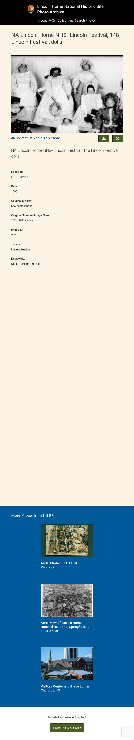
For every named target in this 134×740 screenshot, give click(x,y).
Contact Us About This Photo (38, 138)
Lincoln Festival (20, 249)
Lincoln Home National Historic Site (70, 6)
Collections (65, 20)
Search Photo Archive (66, 727)
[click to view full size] (67, 94)
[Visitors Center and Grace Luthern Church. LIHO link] (67, 664)
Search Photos (85, 20)
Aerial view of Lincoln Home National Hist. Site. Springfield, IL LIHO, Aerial (65, 627)
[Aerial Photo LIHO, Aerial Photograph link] (67, 541)
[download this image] (103, 138)
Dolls (14, 264)
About (42, 20)
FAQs (52, 20)
